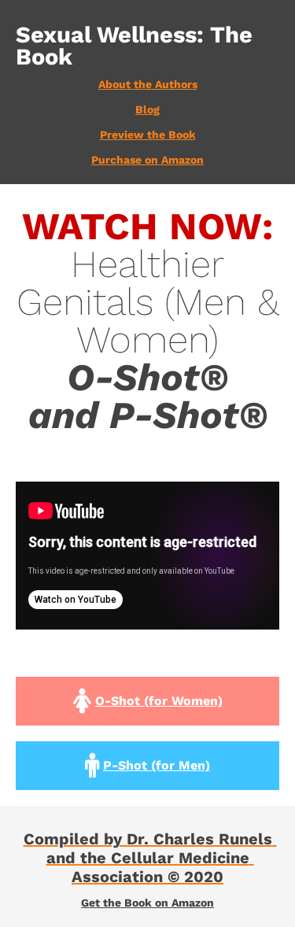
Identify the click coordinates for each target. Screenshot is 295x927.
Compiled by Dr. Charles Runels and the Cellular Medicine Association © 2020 (150, 857)
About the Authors (147, 84)
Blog (147, 109)
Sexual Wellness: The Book (137, 45)
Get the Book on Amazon (147, 902)
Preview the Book (148, 134)
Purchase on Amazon (147, 159)
